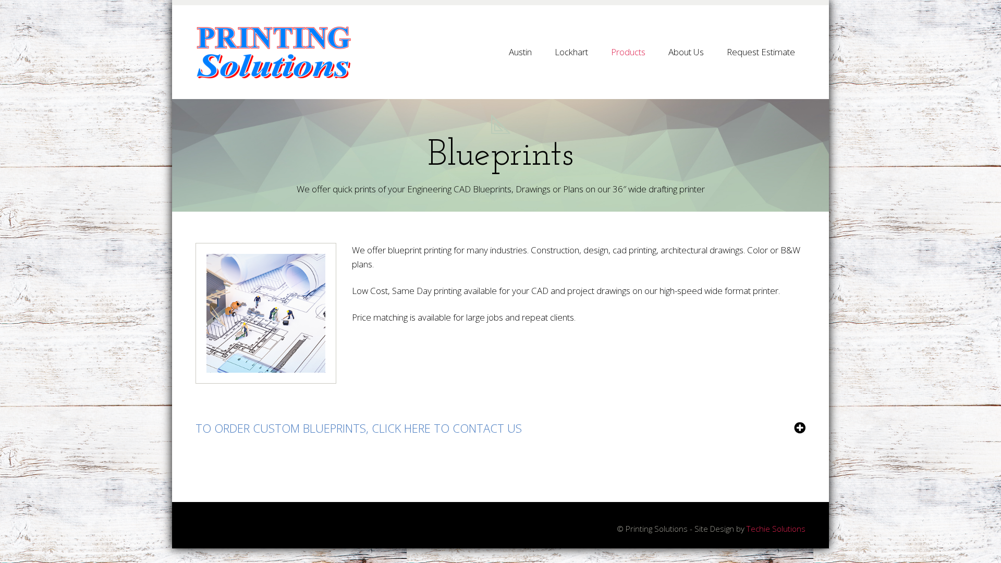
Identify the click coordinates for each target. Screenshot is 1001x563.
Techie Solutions (776, 528)
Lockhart (571, 52)
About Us (686, 52)
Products (628, 52)
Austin (520, 52)
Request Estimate (761, 52)
